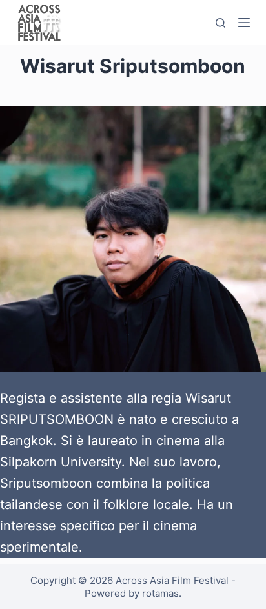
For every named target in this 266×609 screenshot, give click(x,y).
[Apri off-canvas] (244, 22)
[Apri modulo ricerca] (220, 23)
